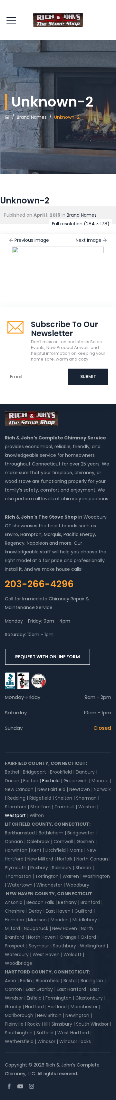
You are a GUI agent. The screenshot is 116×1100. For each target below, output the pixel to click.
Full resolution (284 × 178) (81, 224)
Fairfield (51, 780)
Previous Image (32, 240)
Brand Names (82, 215)
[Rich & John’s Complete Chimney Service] (58, 20)
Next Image (89, 240)
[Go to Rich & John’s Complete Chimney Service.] (7, 117)
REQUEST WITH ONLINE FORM (47, 656)
